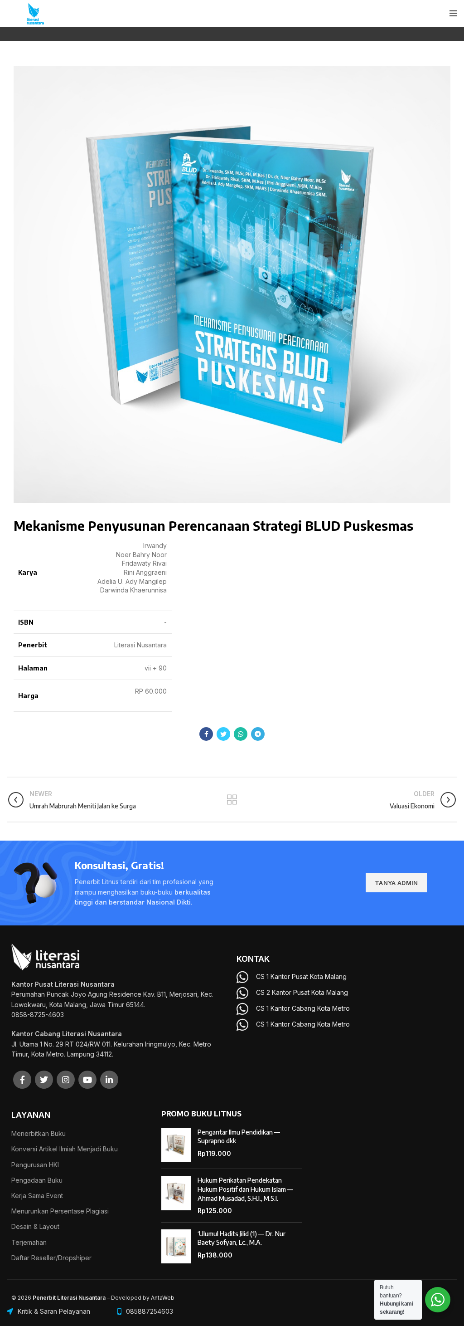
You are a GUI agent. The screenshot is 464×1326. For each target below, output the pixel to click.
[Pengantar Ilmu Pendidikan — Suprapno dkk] (176, 1145)
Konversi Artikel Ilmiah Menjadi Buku (64, 1149)
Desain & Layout (35, 1226)
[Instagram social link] (66, 1080)
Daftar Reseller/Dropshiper (51, 1258)
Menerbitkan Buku (38, 1133)
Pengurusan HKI (35, 1165)
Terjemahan (29, 1242)
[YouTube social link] (87, 1080)
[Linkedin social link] (109, 1080)
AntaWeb (162, 1297)
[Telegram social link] (258, 734)
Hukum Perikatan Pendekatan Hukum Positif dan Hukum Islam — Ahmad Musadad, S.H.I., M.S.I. (245, 1189)
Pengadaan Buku (37, 1180)
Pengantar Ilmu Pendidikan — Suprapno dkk (239, 1136)
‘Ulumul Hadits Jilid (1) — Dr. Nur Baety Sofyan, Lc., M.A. (241, 1238)
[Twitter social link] (223, 734)
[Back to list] (232, 800)
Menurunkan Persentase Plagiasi (60, 1211)
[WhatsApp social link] (240, 734)
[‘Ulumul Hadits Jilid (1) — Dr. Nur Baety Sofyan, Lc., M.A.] (176, 1246)
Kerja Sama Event (37, 1195)
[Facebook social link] (206, 734)
